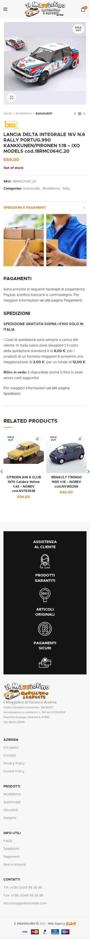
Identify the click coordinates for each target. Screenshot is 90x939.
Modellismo (24, 113)
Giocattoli (10, 810)
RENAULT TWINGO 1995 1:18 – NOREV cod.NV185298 (66, 482)
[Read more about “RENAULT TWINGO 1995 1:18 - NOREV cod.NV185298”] (80, 439)
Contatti (9, 755)
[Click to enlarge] (11, 97)
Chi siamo (10, 747)
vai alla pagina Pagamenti (61, 300)
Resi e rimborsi (14, 864)
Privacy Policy (14, 763)
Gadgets (9, 818)
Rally (66, 188)
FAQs (7, 841)
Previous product (75, 113)
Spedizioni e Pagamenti (24, 207)
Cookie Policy (13, 771)
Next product (84, 113)
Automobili (44, 113)
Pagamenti (11, 856)
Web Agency (56, 923)
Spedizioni (11, 849)
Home (7, 113)
